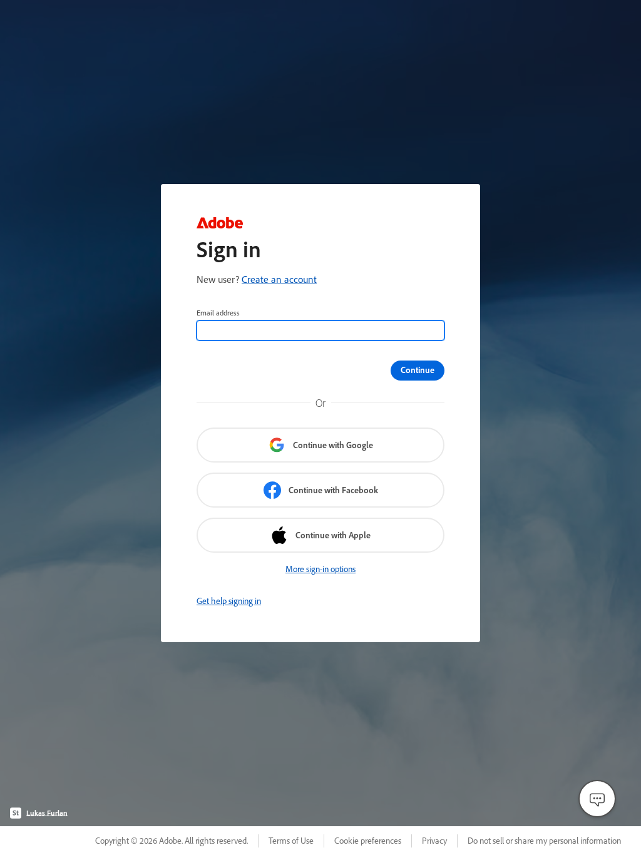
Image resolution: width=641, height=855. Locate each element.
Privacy (434, 840)
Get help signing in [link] (229, 601)
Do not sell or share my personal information (544, 840)
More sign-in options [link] (320, 569)
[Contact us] (597, 798)
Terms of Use (291, 840)
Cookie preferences (367, 840)
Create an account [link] (279, 279)
